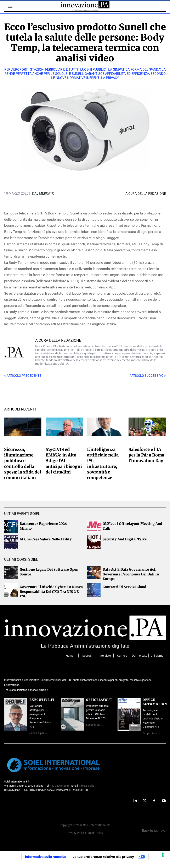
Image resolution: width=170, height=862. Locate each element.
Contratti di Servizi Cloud (124, 587)
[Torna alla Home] (85, 6)
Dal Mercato (43, 193)
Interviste (105, 655)
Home (69, 655)
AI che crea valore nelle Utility (46, 539)
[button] (153, 831)
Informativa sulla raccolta (45, 857)
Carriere (122, 655)
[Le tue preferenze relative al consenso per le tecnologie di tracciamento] (163, 855)
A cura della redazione (58, 340)
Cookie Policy (94, 833)
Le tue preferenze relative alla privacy (103, 857)
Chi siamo (157, 655)
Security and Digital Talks (125, 539)
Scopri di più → (38, 733)
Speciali (87, 655)
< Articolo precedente (22, 376)
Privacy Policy (76, 833)
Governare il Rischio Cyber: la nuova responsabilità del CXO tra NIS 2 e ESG (51, 591)
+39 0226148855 (59, 785)
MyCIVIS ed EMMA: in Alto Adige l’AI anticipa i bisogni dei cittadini (64, 461)
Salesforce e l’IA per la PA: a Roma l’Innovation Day (146, 455)
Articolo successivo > (148, 376)
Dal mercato (139, 655)
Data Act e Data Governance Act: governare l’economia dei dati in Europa (131, 574)
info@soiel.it (86, 785)
